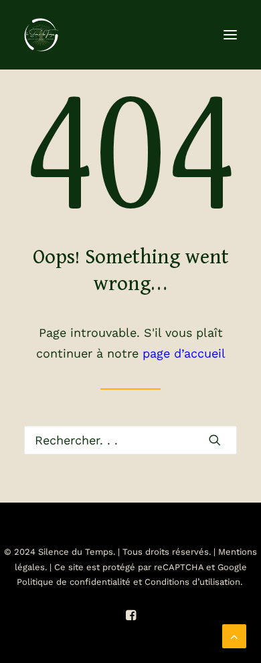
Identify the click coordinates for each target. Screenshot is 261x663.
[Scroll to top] (234, 635)
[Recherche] (130, 440)
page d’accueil (184, 353)
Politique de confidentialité (73, 582)
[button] (230, 35)
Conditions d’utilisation (192, 582)
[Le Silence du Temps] (41, 34)
